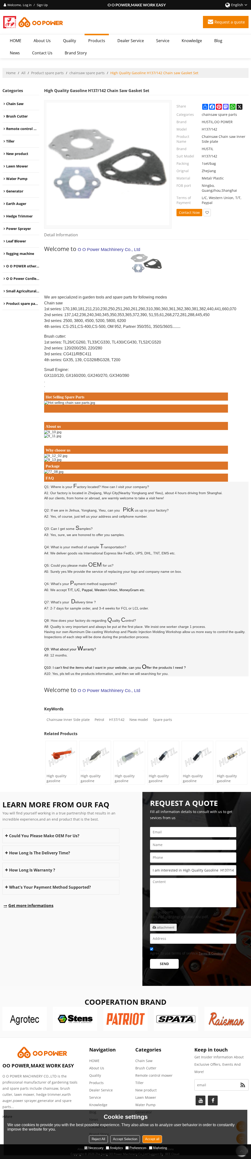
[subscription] (242, 1084)
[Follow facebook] (213, 1100)
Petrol (99, 719)
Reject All (98, 1139)
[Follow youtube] (200, 1100)
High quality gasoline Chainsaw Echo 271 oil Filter (229, 778)
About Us (42, 40)
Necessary (95, 1148)
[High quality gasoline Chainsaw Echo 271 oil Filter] (231, 756)
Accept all (152, 1139)
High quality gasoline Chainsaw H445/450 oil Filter (57, 778)
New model (138, 719)
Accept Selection (125, 1139)
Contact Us (42, 53)
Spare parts (162, 719)
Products (96, 40)
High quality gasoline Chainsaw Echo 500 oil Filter (161, 778)
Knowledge (192, 40)
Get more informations (30, 905)
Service (162, 40)
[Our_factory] (146, 436)
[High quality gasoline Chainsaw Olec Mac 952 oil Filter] (129, 756)
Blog (218, 40)
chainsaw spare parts (87, 73)
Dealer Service (130, 40)
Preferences (138, 1148)
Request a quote (229, 22)
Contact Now (189, 212)
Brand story (76, 53)
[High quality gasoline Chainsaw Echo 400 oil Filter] (197, 756)
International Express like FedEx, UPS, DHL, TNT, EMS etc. (130, 553)
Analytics (116, 1148)
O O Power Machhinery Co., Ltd (109, 249)
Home (11, 73)
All (23, 73)
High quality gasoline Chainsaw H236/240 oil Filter (91, 778)
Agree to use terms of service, (188, 953)
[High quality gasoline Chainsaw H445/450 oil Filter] (61, 756)
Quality (69, 40)
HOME (15, 40)
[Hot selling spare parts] (146, 403)
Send (164, 963)
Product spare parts (47, 73)
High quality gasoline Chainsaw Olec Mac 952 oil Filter (129, 778)
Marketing (160, 1148)
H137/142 (117, 719)
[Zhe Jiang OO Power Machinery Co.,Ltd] (33, 22)
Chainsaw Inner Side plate (68, 719)
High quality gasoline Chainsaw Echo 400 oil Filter (195, 778)
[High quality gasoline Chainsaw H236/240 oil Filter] (95, 756)
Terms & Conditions (212, 953)
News (15, 53)
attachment (165, 927)
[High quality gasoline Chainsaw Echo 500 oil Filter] (163, 756)
